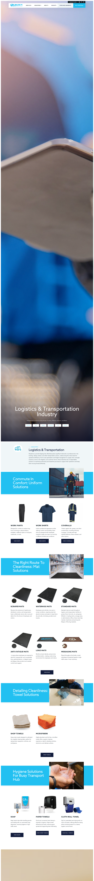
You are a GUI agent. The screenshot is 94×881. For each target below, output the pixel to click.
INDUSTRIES (37, 5)
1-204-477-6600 (72, 2)
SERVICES (28, 5)
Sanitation (51, 425)
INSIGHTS (53, 5)
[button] (28, 5)
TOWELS (43, 425)
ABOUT (46, 5)
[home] (16, 5)
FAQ (58, 425)
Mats (36, 425)
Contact (65, 425)
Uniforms (28, 425)
